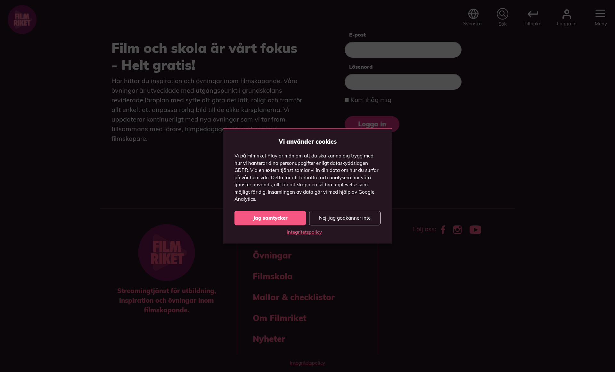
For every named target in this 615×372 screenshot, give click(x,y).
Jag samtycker (270, 218)
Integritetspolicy (304, 232)
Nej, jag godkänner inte (345, 218)
